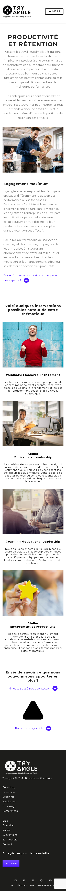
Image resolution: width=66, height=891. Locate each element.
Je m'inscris (11, 863)
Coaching (8, 796)
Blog (5, 820)
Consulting (9, 787)
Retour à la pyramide (29, 728)
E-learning (9, 806)
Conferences (10, 810)
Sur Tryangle (10, 839)
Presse (7, 830)
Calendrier (8, 825)
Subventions (10, 834)
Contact (7, 844)
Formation (9, 792)
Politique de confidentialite (37, 778)
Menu (55, 11)
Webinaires (9, 801)
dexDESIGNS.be (45, 885)
